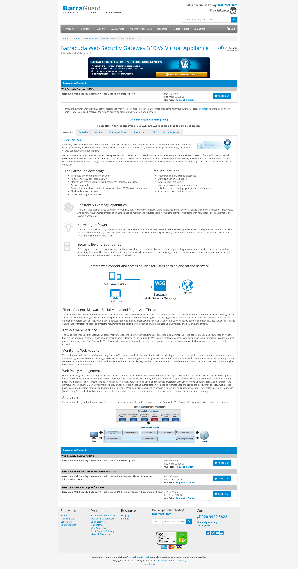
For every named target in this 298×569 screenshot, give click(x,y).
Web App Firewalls (100, 527)
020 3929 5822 (227, 5)
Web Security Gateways (102, 518)
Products (70, 28)
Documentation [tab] (171, 132)
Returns (125, 518)
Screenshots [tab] (141, 132)
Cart (232, 28)
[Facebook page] (208, 533)
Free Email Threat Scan (140, 28)
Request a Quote (185, 99)
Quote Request (181, 28)
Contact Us (199, 28)
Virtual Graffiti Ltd (138, 557)
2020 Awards (117, 28)
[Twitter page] (213, 533)
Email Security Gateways (103, 515)
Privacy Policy (179, 560)
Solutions (85, 28)
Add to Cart (223, 95)
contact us (204, 108)
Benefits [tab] (83, 132)
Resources (162, 28)
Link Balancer (97, 524)
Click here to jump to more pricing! (149, 119)
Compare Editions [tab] (118, 132)
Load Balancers (98, 521)
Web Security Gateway (96, 38)
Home (66, 38)
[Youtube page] (217, 533)
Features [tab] (98, 132)
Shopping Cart (68, 518)
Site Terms (162, 560)
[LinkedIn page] (222, 533)
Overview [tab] (68, 132)
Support (101, 28)
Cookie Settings (149, 564)
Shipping (125, 515)
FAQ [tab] (155, 132)
